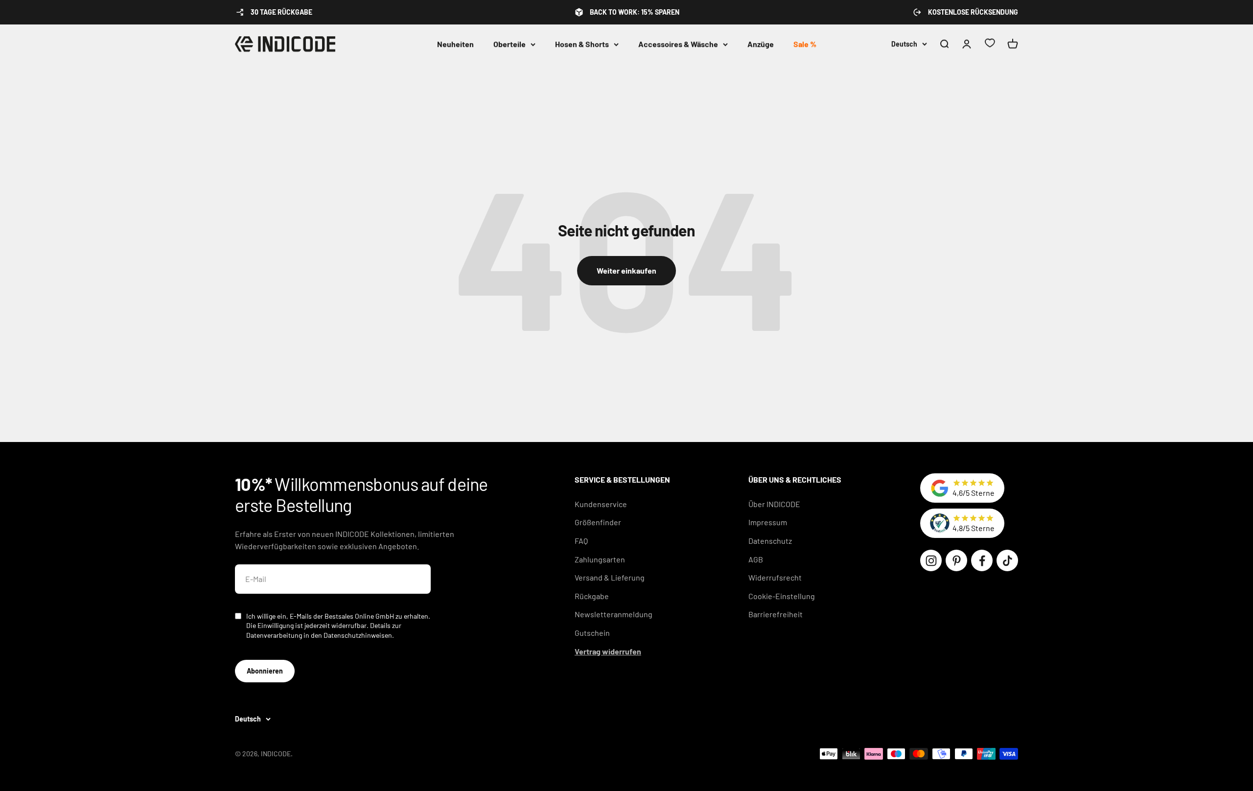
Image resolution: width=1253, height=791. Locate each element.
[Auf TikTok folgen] (1007, 560)
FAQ (581, 540)
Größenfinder (598, 522)
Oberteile (509, 43)
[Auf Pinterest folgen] (956, 560)
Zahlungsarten (600, 559)
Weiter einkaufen (626, 270)
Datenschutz (770, 540)
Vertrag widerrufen (608, 651)
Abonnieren (265, 671)
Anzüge (760, 43)
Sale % (804, 43)
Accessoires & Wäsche (678, 43)
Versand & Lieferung (610, 577)
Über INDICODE (774, 504)
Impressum (767, 522)
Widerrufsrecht (775, 577)
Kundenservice (601, 504)
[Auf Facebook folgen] (982, 560)
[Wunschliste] (990, 44)
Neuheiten (455, 43)
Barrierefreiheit (775, 614)
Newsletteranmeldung (613, 614)
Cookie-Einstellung (781, 596)
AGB (755, 559)
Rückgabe (592, 596)
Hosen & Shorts (582, 43)
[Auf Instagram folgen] (931, 560)
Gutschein (592, 632)
